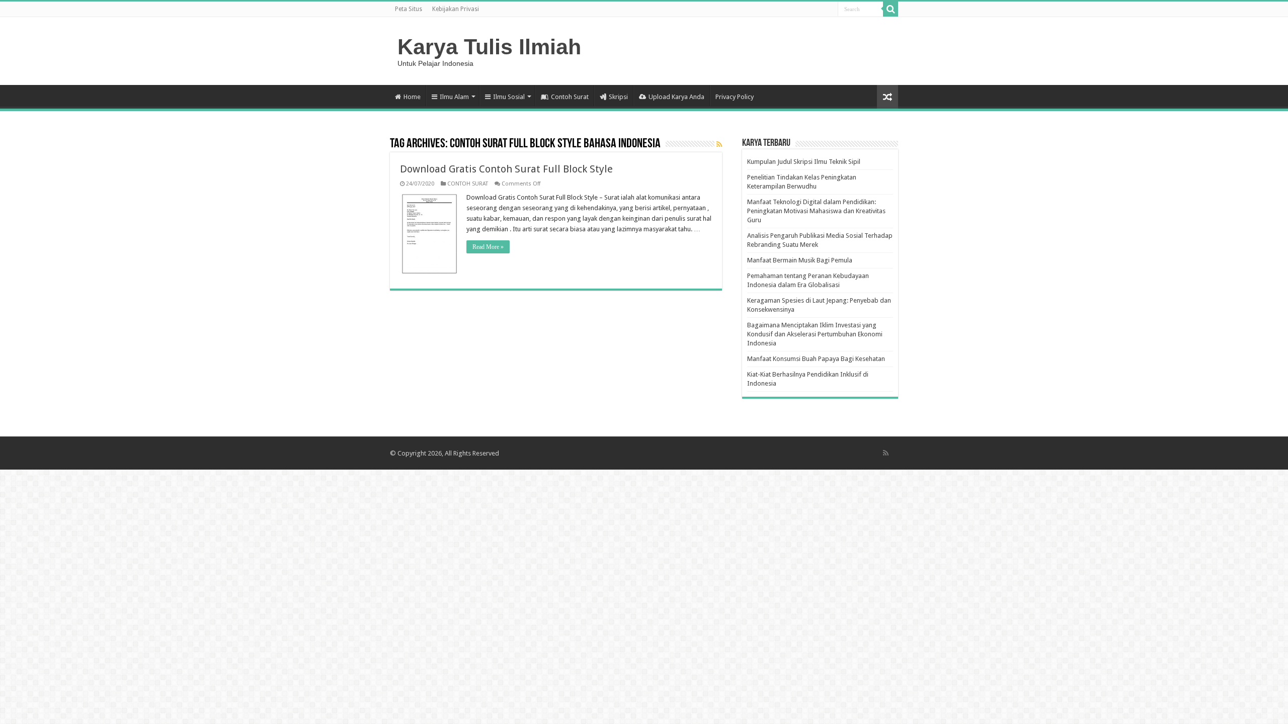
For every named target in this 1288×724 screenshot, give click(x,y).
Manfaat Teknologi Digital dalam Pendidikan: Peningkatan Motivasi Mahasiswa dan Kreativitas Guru (816, 211)
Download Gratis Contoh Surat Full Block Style (506, 169)
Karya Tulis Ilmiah (489, 47)
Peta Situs (408, 9)
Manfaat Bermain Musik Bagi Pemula (799, 260)
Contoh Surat (570, 97)
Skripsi (618, 97)
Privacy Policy (734, 97)
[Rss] (886, 453)
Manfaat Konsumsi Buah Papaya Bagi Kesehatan (816, 359)
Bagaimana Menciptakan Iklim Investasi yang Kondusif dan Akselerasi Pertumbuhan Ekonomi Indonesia (814, 334)
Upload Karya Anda (676, 97)
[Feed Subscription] (719, 144)
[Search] (890, 9)
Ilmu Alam (454, 97)
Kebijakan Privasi (455, 9)
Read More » (488, 246)
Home (412, 97)
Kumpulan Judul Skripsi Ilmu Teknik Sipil (803, 161)
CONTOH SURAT (467, 183)
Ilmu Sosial (509, 97)
